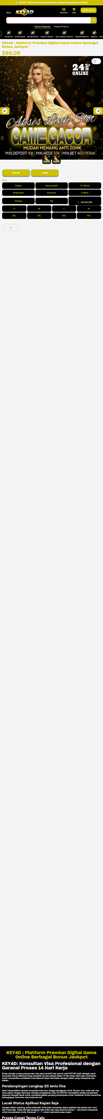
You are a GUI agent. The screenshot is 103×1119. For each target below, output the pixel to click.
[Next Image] (98, 111)
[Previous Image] (5, 111)
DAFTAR (16, 173)
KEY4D (39, 1112)
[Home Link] (24, 12)
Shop (8, 12)
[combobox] (48, 20)
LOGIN (45, 173)
